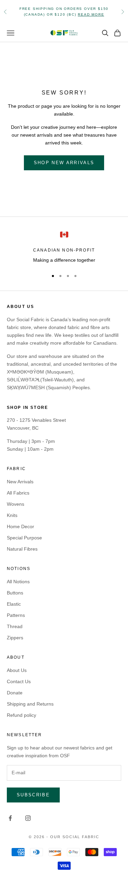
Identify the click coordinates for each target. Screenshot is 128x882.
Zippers (15, 637)
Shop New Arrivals (64, 162)
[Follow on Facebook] (10, 818)
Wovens (15, 504)
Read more (91, 14)
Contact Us (19, 681)
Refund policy (21, 715)
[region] (64, 247)
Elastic (14, 604)
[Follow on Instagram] (28, 818)
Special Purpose (24, 537)
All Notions (18, 581)
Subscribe (33, 794)
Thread (15, 626)
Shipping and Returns (30, 704)
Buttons (15, 592)
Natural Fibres (22, 549)
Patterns (16, 615)
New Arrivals (20, 481)
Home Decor (20, 526)
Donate (15, 692)
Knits (12, 515)
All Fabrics (18, 493)
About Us (17, 670)
